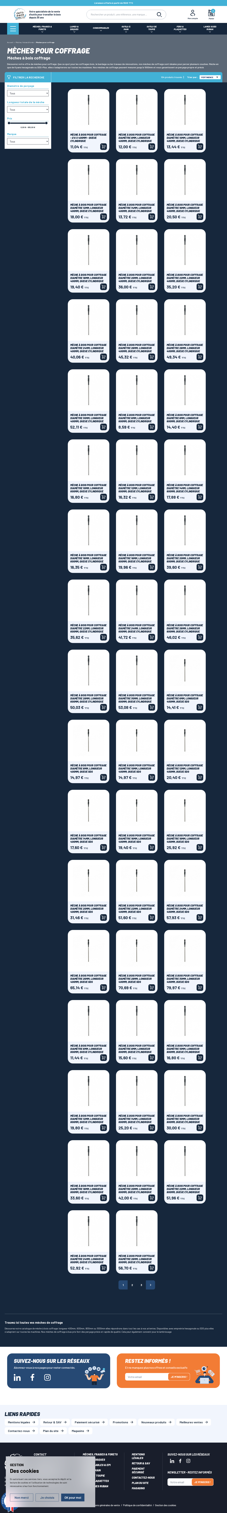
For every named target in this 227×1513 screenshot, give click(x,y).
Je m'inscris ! (179, 1376)
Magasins (78, 1431)
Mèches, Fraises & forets (100, 1454)
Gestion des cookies (165, 1505)
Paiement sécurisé (87, 1422)
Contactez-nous (19, 1431)
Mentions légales (19, 1422)
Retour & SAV (52, 1422)
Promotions (120, 1422)
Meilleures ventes (191, 1422)
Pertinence (207, 77)
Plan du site (50, 1431)
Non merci (22, 1497)
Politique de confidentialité (137, 1505)
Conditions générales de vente (104, 1505)
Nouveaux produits (153, 1422)
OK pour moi (72, 1497)
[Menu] (13, 29)
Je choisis (47, 1497)
